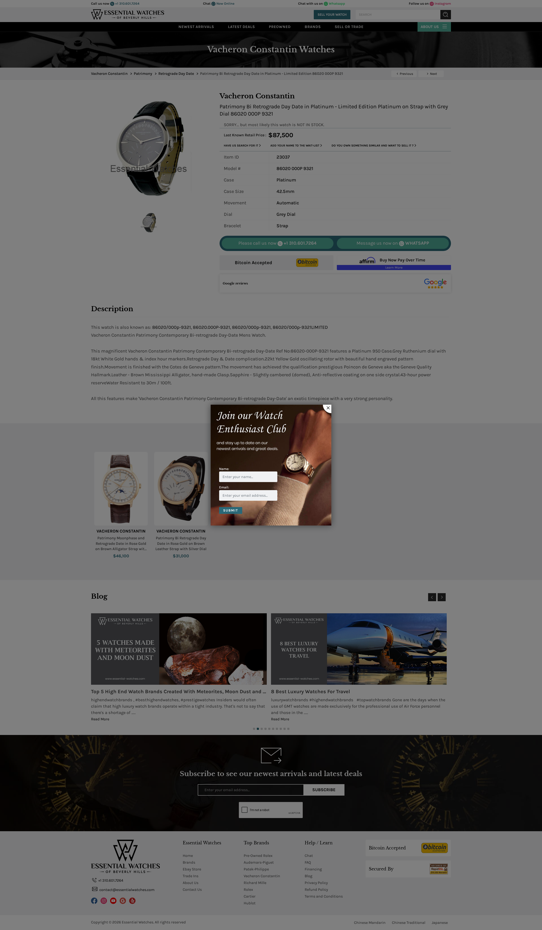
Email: (224, 487)
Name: (224, 469)
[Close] (327, 409)
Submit (230, 510)
